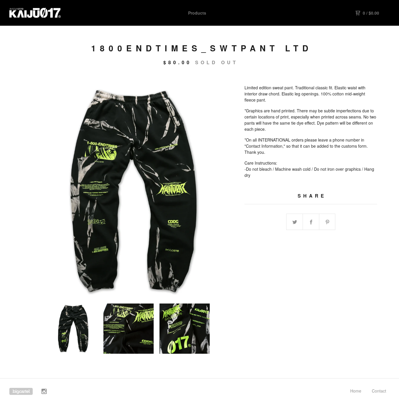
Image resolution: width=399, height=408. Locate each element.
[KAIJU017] (39, 12)
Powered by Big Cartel (21, 391)
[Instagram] (44, 392)
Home (355, 391)
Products (197, 13)
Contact (379, 391)
